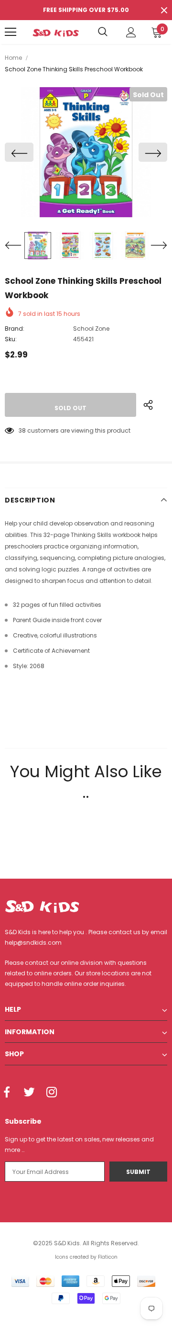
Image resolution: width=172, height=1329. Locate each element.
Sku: (11, 339)
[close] (164, 10)
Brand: (14, 328)
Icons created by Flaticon (86, 1257)
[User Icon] (131, 32)
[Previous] (19, 152)
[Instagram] (51, 1093)
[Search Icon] (103, 32)
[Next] (153, 152)
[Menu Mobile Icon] (10, 32)
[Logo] (55, 32)
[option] (86, 152)
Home (13, 58)
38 (22, 430)
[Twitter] (29, 1093)
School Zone (91, 328)
